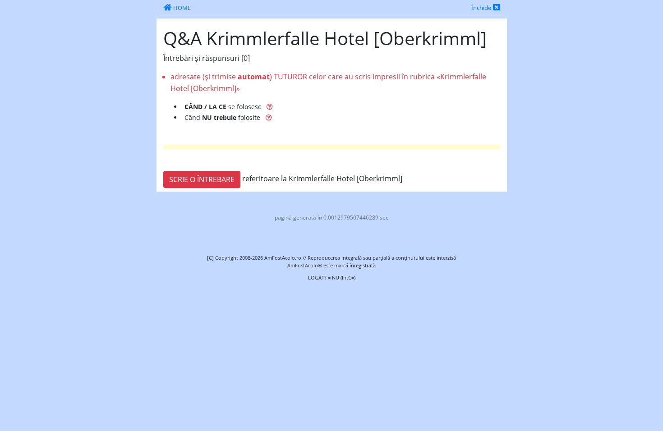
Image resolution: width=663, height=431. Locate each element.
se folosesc (223, 106)
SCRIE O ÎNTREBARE (202, 179)
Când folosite (223, 117)
